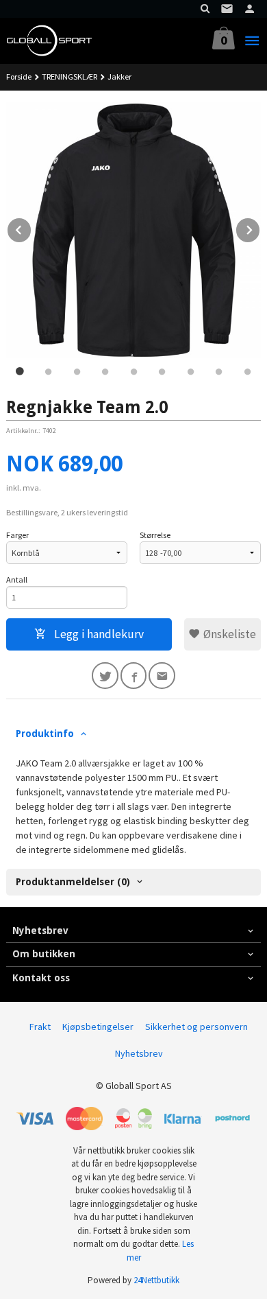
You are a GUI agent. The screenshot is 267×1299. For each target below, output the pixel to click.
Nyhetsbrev (139, 1053)
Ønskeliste (228, 634)
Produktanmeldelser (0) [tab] (73, 881)
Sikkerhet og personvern (196, 1026)
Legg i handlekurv (97, 634)
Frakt (40, 1026)
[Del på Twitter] (105, 675)
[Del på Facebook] (133, 675)
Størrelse (155, 535)
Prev (31, 228)
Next (260, 228)
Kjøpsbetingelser (98, 1026)
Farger (17, 535)
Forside (18, 76)
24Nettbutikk (156, 1280)
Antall (16, 579)
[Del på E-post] (162, 675)
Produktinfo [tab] (45, 733)
